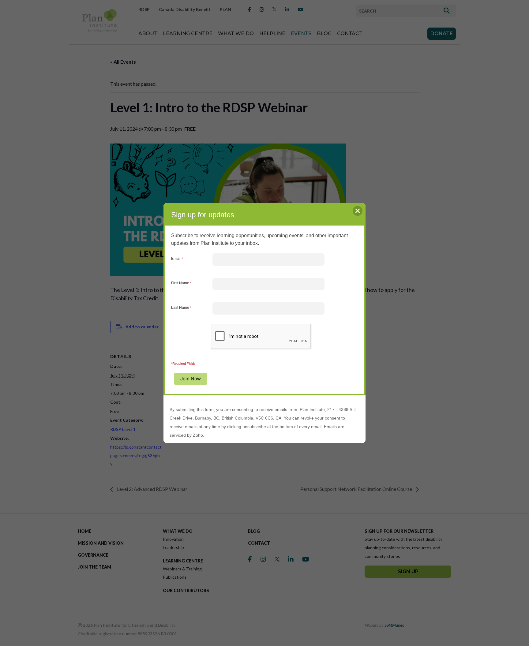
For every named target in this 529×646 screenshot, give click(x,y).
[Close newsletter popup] (357, 211)
